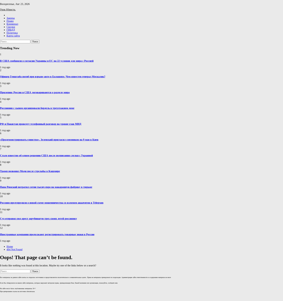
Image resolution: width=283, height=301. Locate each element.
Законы (11, 18)
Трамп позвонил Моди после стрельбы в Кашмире (30, 171)
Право (10, 21)
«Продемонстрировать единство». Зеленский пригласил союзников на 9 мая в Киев (49, 139)
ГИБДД (11, 29)
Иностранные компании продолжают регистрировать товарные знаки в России (47, 234)
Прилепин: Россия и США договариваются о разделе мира (35, 92)
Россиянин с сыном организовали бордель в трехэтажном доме (37, 108)
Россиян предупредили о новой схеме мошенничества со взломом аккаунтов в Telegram (51, 202)
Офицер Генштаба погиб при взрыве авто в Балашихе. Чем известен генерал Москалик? (52, 76)
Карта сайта (13, 35)
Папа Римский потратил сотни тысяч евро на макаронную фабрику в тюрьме (46, 187)
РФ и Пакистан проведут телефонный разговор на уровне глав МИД (40, 124)
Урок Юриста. (8, 9)
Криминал (12, 24)
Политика (12, 32)
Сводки (11, 26)
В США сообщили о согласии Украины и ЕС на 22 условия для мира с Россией (47, 60)
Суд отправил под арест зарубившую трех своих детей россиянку (38, 218)
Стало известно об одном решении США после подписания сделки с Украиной (46, 155)
